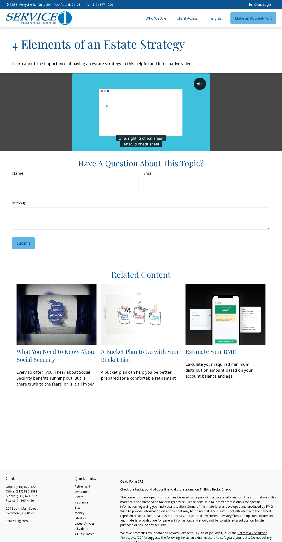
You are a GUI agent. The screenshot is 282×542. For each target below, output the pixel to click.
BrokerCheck (221, 489)
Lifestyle (80, 518)
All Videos (81, 529)
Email (148, 173)
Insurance (81, 502)
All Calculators (84, 534)
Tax (77, 507)
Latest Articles (84, 523)
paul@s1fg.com (17, 521)
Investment (82, 492)
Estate (78, 497)
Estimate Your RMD (211, 351)
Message (20, 202)
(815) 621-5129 (28, 496)
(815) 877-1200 (102, 4)
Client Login (262, 4)
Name (17, 173)
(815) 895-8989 (26, 491)
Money (79, 513)
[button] (156, 18)
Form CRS (136, 481)
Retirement (82, 486)
